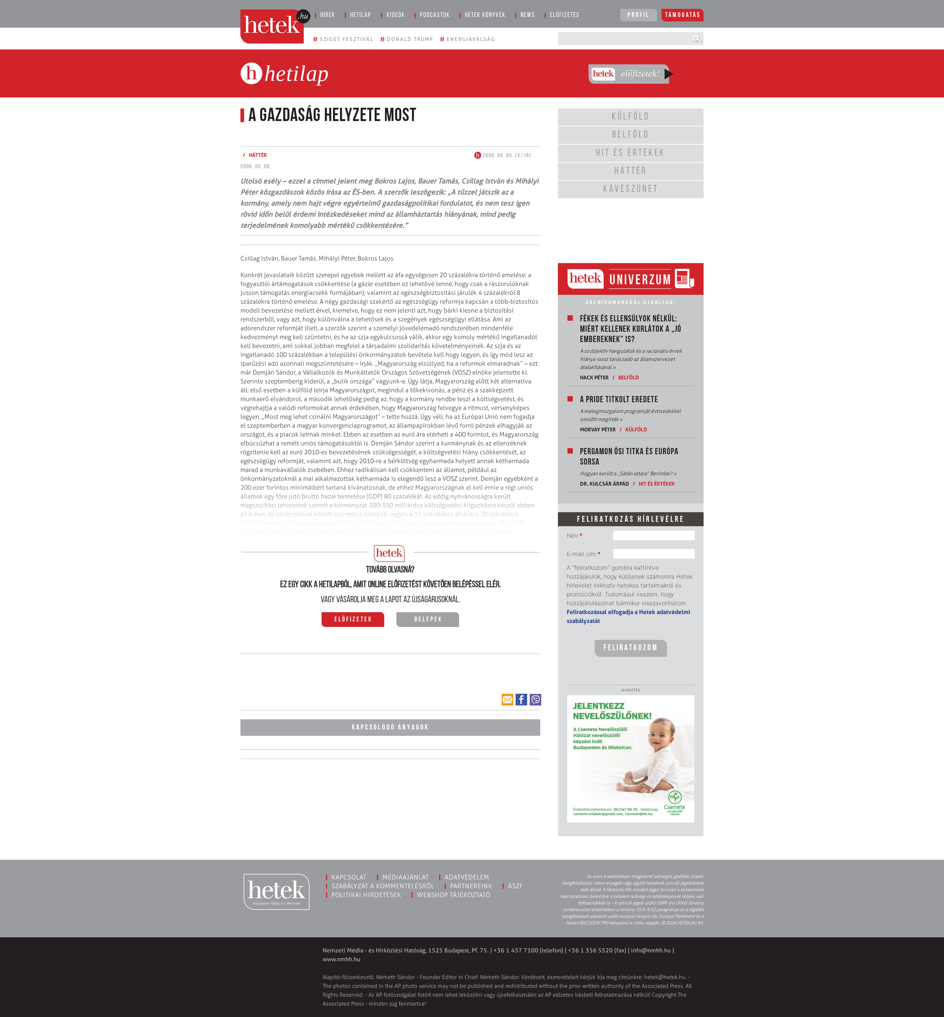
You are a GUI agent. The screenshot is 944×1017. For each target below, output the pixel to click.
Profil (639, 15)
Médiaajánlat (405, 877)
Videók (395, 15)
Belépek (428, 620)
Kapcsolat (349, 877)
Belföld (628, 377)
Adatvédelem (467, 877)
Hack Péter (594, 377)
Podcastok (435, 15)
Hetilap (360, 15)
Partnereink (471, 886)
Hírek (327, 15)
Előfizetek (353, 620)
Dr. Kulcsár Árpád (604, 483)
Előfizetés (565, 15)
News (528, 15)
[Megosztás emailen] (507, 700)
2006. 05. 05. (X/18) (506, 156)
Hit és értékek (657, 483)
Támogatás (683, 15)
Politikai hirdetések (366, 895)
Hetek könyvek (485, 15)
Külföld (636, 429)
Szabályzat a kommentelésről (383, 886)
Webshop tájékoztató (453, 895)
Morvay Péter (598, 429)
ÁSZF (515, 886)
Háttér (258, 155)
